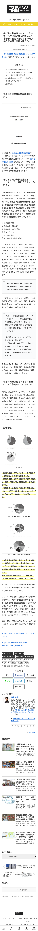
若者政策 (20, 657)
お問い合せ (10, 924)
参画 (5, 663)
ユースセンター (8, 654)
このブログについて (10, 918)
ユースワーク (20, 654)
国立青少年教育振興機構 (21, 152)
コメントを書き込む (19, 890)
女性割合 (12, 663)
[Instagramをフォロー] (18, 725)
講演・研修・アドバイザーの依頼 (28, 919)
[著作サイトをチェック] (12, 725)
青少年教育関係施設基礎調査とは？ (18, 69)
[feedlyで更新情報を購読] (30, 725)
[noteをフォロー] (24, 725)
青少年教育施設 (18, 666)
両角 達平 (14, 697)
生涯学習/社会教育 (9, 657)
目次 (16, 65)
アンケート (7, 660)
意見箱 (20, 663)
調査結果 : (9, 84)
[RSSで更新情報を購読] (33, 725)
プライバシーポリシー (28, 924)
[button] (30, 681)
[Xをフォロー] (15, 725)
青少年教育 (30, 657)
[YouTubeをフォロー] (21, 725)
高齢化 (28, 666)
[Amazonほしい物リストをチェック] (27, 725)
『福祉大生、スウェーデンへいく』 (22, 713)
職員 (26, 663)
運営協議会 (7, 666)
